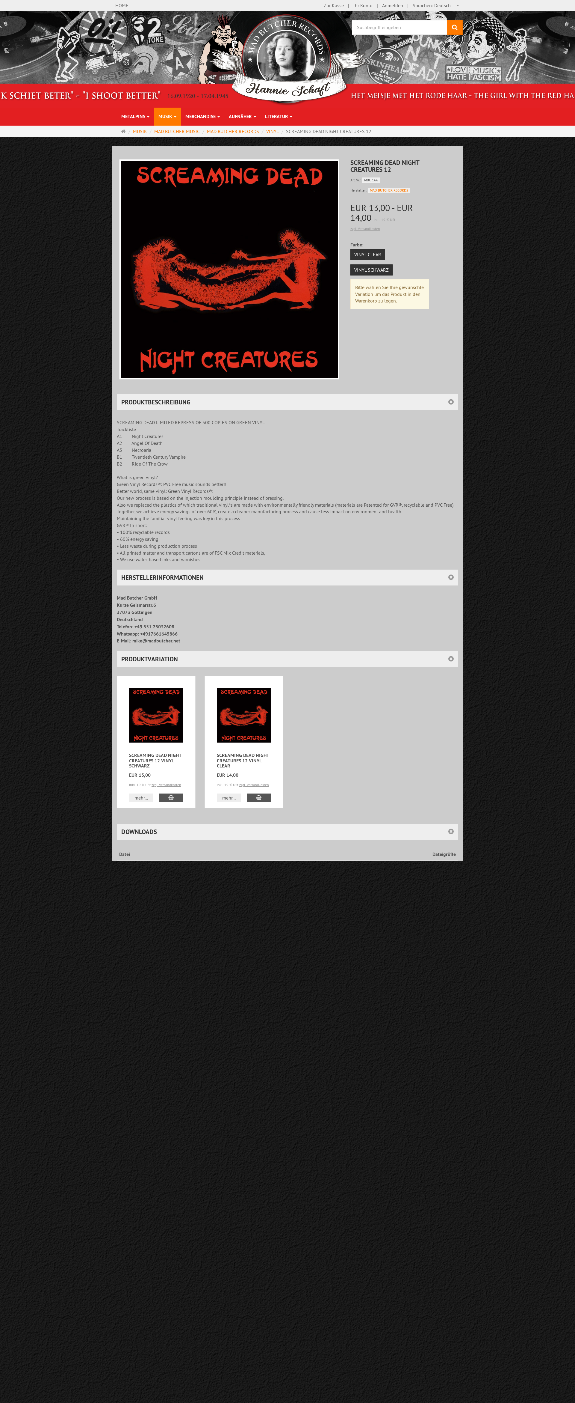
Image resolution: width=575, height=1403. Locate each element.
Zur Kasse (334, 5)
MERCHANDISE (201, 116)
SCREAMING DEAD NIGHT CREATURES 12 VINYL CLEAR (243, 760)
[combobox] (436, 5)
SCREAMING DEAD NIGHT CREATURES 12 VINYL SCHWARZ (155, 760)
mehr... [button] (141, 798)
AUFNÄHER (241, 116)
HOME (121, 5)
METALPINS (133, 116)
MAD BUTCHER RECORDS (389, 190)
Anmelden (392, 5)
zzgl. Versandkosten (365, 228)
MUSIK (165, 116)
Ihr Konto (363, 5)
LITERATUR (277, 116)
